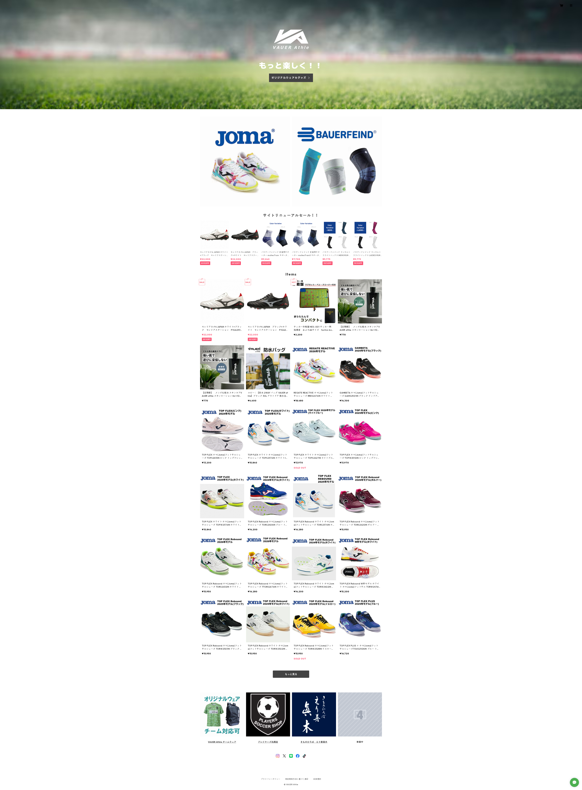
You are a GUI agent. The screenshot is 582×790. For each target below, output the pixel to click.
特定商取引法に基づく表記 (297, 779)
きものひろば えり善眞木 (314, 742)
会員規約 (317, 779)
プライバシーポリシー (270, 779)
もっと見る (291, 674)
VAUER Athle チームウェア (222, 742)
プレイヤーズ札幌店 (268, 742)
